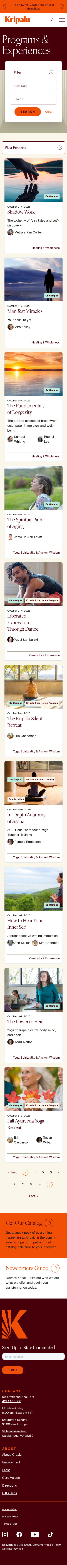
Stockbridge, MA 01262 (17, 1436)
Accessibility (9, 1509)
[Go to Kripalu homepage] (15, 1324)
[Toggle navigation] (62, 20)
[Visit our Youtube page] (35, 1534)
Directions (9, 1485)
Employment (11, 1462)
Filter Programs (15, 147)
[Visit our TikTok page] (50, 1534)
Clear (49, 112)
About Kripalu (12, 1454)
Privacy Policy (10, 1516)
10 (31, 1184)
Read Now (33, 8)
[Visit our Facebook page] (19, 1534)
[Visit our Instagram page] (5, 1534)
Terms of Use (10, 1523)
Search (27, 112)
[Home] (18, 18)
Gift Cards (9, 1493)
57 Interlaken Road (14, 1431)
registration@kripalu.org (18, 1397)
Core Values (11, 1478)
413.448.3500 (11, 1401)
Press (6, 1470)
